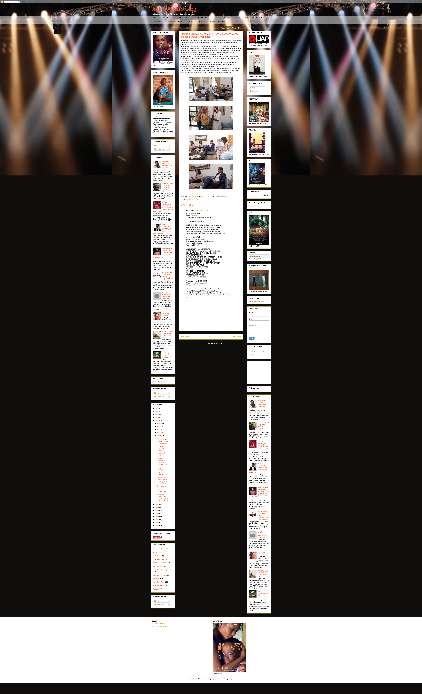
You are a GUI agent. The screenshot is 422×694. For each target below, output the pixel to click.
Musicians (191, 22)
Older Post (237, 336)
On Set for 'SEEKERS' (166, 314)
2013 (157, 522)
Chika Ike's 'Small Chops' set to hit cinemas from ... (162, 462)
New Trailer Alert (242, 18)
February (160, 432)
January (160, 435)
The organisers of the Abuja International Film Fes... (162, 480)
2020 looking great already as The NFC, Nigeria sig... (162, 488)
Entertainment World (174, 22)
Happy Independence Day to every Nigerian (167, 355)
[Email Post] (213, 196)
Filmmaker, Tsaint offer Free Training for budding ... (162, 497)
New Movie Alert (259, 18)
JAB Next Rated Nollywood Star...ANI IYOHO (167, 186)
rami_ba (217, 679)
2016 (157, 513)
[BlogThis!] (219, 196)
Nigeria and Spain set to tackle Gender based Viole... (162, 440)
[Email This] (217, 196)
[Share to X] (221, 196)
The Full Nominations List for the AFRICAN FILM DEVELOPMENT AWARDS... (163, 206)
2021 (157, 418)
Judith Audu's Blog (173, 9)
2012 (157, 525)
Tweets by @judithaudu (161, 382)
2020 (157, 421)
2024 (157, 415)
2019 (157, 504)
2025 (157, 412)
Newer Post (185, 336)
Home (156, 18)
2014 (157, 519)
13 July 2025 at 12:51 (201, 210)
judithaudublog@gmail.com (161, 118)
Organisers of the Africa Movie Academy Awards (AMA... (161, 450)
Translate (265, 259)
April (159, 426)
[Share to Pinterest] (225, 196)
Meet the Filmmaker (217, 22)
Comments (160, 149)
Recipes (202, 22)
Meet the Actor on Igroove (208, 18)
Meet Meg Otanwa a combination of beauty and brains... (167, 165)
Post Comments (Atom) (215, 343)
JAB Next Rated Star (185, 18)
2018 (157, 507)
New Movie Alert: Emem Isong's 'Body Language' (166, 295)
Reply (187, 298)
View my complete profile (159, 626)
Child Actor (158, 22)
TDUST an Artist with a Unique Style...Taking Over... (167, 334)
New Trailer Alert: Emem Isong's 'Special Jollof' (162, 471)
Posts (158, 146)
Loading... (252, 206)
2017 (157, 510)
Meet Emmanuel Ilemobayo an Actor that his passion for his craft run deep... (162, 229)
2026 (157, 409)
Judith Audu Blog (159, 623)
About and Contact (159, 549)
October (160, 423)
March (159, 429)
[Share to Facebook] (223, 196)
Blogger (230, 679)
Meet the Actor (168, 18)
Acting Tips (226, 18)
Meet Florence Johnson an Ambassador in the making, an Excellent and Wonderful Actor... (163, 253)
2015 (157, 516)
